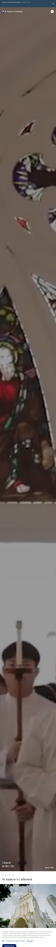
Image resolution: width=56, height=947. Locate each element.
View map (29, 941)
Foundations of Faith (25, 2)
